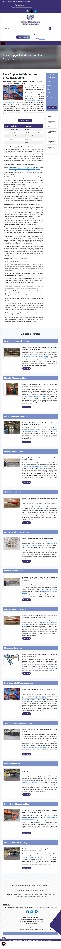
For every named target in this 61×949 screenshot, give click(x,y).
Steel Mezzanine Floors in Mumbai (40, 507)
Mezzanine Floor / (42, 896)
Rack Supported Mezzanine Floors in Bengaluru (24, 169)
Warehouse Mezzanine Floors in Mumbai (36, 356)
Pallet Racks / (39, 894)
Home (6, 59)
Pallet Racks (51, 127)
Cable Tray (51, 137)
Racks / (20, 894)
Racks (49, 116)
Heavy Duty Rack (51, 121)
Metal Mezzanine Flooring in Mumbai (37, 857)
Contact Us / (43, 890)
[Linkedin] (35, 11)
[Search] (50, 28)
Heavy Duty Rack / (28, 894)
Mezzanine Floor (51, 147)
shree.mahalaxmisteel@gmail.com (32, 921)
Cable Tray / (19, 896)
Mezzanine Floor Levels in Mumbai (35, 466)
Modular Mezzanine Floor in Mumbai (36, 396)
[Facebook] (27, 11)
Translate (42, 39)
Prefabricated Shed (52, 142)
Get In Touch (23, 37)
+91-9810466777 (21, 5)
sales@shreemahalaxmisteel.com (22, 7)
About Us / (29, 890)
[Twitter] (31, 11)
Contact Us (30, 933)
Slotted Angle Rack (52, 131)
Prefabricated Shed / (30, 896)
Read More (26, 368)
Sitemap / (36, 890)
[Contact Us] (4, 939)
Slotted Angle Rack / (50, 894)
